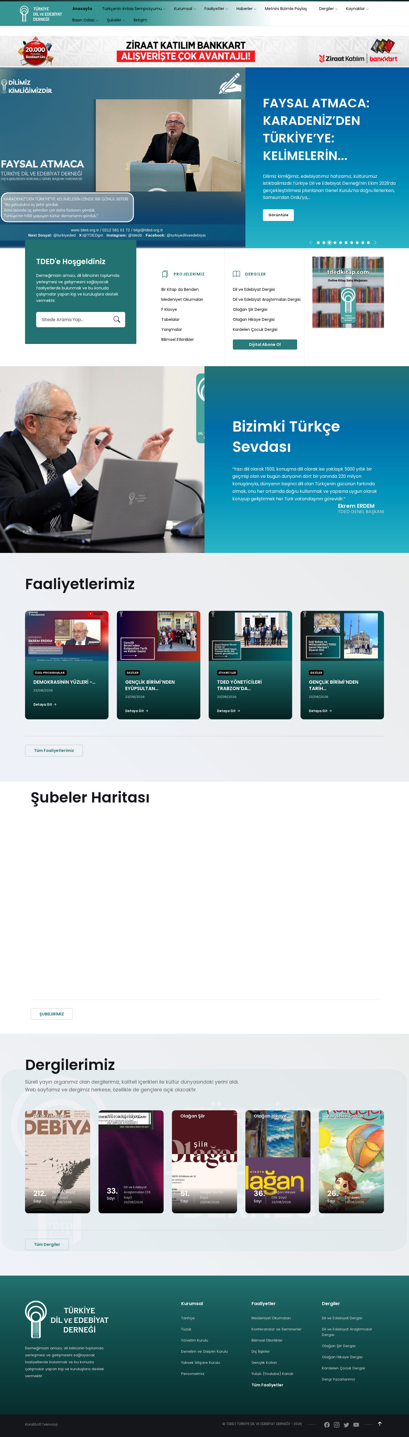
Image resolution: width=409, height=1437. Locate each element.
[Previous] (310, 243)
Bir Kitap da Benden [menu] (180, 289)
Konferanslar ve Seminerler (277, 1329)
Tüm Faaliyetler (267, 1385)
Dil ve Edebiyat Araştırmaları (123, 1119)
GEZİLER (133, 673)
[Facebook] (327, 1425)
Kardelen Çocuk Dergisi (343, 1368)
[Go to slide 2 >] (323, 242)
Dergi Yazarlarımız (338, 1379)
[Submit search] (117, 319)
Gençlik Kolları (264, 1362)
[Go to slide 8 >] (357, 242)
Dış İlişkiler (261, 1351)
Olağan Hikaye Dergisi (342, 1357)
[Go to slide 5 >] (340, 242)
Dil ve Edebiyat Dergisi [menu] (254, 289)
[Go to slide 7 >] (351, 242)
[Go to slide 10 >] (368, 242)
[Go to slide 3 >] (329, 242)
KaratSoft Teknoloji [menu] (41, 1424)
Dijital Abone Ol (265, 344)
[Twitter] (346, 1425)
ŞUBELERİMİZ (52, 1014)
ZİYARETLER (227, 673)
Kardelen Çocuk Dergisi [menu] (255, 329)
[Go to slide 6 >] (346, 242)
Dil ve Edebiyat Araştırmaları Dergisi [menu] (266, 299)
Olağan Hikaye (270, 1116)
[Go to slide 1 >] (318, 242)
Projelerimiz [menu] (189, 274)
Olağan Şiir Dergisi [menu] (250, 309)
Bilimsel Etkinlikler (267, 1340)
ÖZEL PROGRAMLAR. (50, 673)
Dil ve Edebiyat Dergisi (342, 1318)
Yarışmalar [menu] (171, 329)
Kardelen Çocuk (345, 1116)
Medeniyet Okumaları (271, 1318)
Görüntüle (278, 202)
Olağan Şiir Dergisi (339, 1346)
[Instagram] (336, 1425)
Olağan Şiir (192, 1116)
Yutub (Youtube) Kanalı (272, 1373)
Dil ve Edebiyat (50, 1116)
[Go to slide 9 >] (362, 242)
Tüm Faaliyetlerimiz (54, 750)
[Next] (375, 243)
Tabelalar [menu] (170, 319)
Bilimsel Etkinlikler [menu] (177, 339)
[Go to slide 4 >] (335, 242)
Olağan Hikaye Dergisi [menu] (254, 319)
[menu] (82, 9)
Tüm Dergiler (47, 1244)
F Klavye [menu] (169, 309)
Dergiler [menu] (255, 274)
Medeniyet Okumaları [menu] (182, 299)
